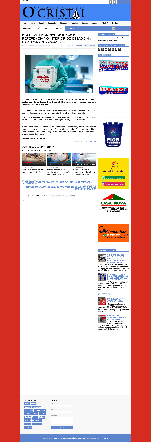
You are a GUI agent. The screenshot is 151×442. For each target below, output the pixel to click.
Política (115, 23)
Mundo (94, 23)
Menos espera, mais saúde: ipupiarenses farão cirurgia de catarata (58, 172)
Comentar (26, 46)
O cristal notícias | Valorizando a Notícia (63, 438)
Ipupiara (75, 23)
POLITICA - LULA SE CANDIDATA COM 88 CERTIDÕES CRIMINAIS (116, 300)
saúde (57, 46)
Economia (52, 23)
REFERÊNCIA (46, 46)
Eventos (28, 414)
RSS (114, 2)
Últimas (71, 28)
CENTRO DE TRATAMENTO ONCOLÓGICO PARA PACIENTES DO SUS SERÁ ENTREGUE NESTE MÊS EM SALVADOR (61, 188)
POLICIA (104, 23)
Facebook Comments (69, 195)
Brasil (41, 23)
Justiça (85, 23)
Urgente (48, 28)
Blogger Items (82, 438)
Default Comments (55, 195)
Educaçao (64, 23)
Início (24, 23)
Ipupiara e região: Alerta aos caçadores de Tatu (32, 171)
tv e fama (58, 28)
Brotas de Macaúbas (33, 407)
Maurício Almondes (102, 438)
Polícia (41, 417)
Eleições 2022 (39, 410)
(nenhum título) (104, 294)
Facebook (110, 2)
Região (38, 28)
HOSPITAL (39, 46)
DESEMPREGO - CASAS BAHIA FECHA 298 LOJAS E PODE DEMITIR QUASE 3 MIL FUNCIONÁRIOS (117, 277)
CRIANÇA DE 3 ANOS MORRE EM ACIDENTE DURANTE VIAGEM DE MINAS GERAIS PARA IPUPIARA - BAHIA (116, 258)
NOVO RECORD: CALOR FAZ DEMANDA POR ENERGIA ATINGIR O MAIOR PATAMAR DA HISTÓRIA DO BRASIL (57, 183)
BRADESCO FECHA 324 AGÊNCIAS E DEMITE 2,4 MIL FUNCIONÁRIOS (117, 317)
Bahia (32, 23)
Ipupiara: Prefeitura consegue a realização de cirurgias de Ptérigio (83, 172)
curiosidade (36, 424)
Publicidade (26, 28)
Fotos (35, 414)
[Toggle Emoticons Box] (23, 200)
